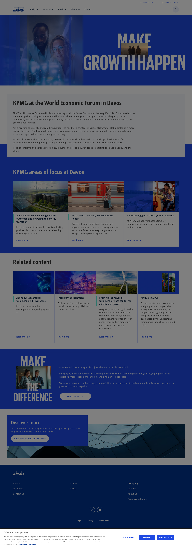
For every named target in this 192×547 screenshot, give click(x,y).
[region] (96, 537)
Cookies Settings (128, 537)
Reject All (146, 537)
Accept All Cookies (166, 537)
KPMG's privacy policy (27, 544)
